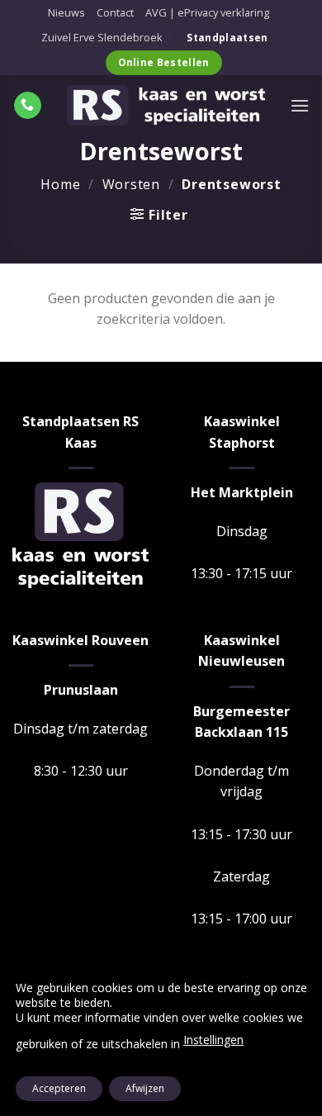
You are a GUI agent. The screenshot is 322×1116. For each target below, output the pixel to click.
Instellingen (213, 1039)
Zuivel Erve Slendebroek (102, 37)
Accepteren (59, 1088)
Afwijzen (144, 1088)
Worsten (131, 184)
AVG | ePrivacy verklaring (207, 12)
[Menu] (300, 105)
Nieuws (66, 12)
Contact (115, 12)
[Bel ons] (27, 106)
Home (60, 184)
